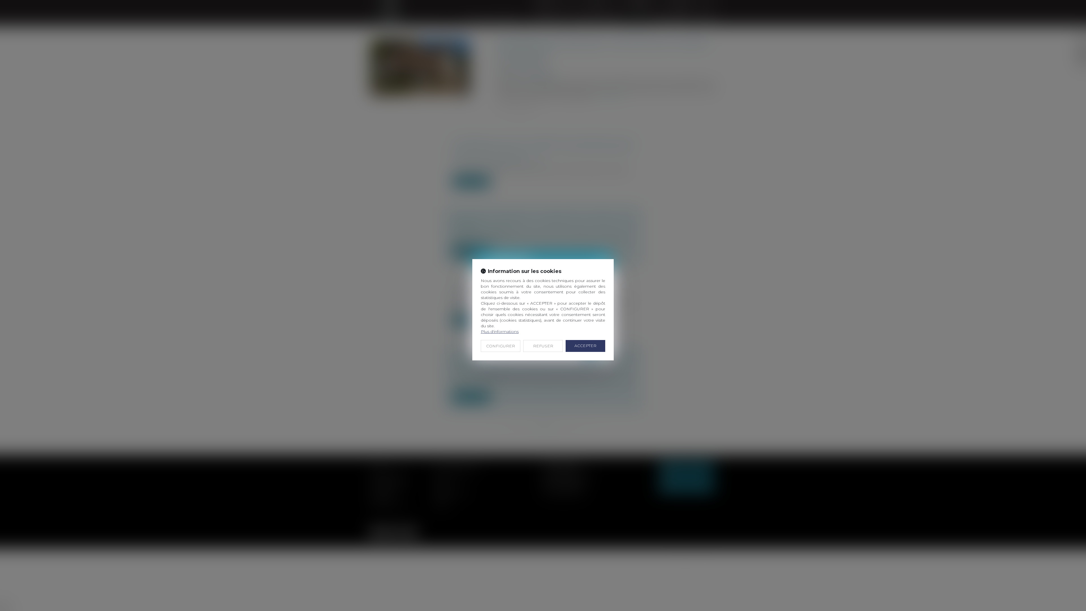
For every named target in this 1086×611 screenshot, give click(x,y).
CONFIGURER (500, 345)
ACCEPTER (585, 345)
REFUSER (543, 345)
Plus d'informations (500, 331)
